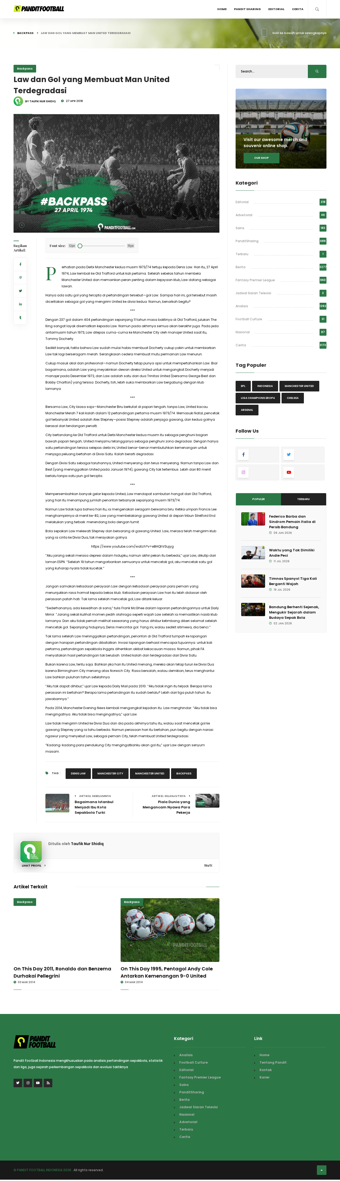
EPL (243, 386)
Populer (258, 499)
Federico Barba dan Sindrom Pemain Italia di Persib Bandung (292, 522)
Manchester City (110, 773)
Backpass (25, 33)
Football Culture (249, 319)
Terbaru (242, 254)
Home (222, 9)
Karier (265, 1077)
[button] (22, 225)
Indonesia (265, 386)
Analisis (242, 306)
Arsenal (247, 410)
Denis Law (78, 773)
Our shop (261, 158)
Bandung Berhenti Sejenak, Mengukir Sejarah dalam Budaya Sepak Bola (294, 612)
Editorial (276, 9)
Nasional (243, 332)
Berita (240, 267)
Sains (240, 228)
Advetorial (244, 215)
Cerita (297, 9)
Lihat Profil (32, 865)
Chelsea (293, 398)
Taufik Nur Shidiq (87, 843)
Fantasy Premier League (255, 280)
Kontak (266, 1070)
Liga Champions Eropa (258, 398)
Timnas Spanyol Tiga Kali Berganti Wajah (293, 581)
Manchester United (149, 773)
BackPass (184, 773)
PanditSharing (247, 241)
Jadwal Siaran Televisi (253, 293)
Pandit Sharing (247, 9)
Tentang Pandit (273, 1062)
